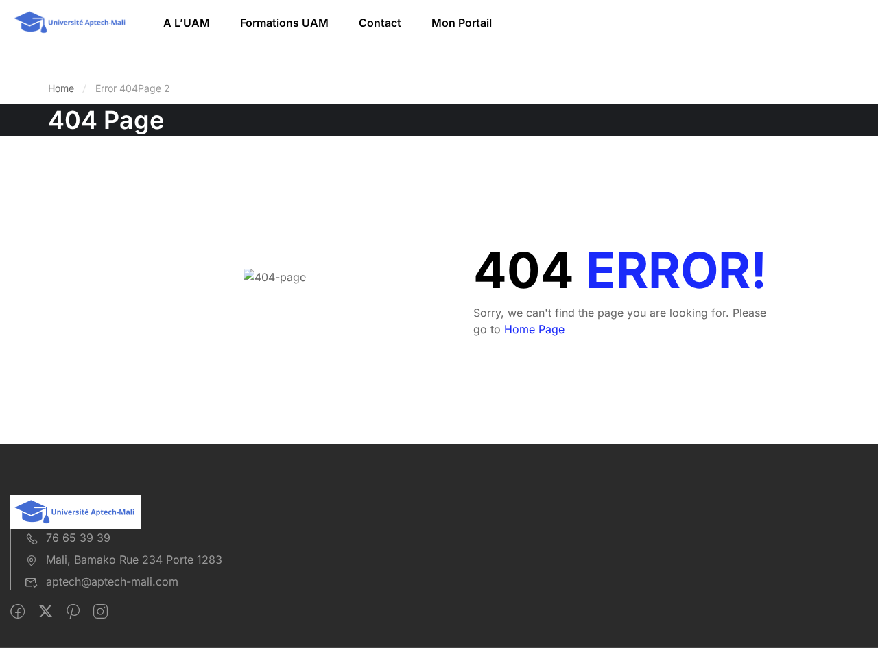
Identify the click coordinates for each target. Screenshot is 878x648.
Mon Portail (461, 22)
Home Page (534, 329)
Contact (380, 22)
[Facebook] (17, 611)
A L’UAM (186, 22)
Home (61, 88)
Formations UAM (284, 22)
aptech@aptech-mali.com (112, 581)
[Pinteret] (73, 611)
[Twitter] (45, 611)
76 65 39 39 (78, 537)
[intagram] (100, 611)
